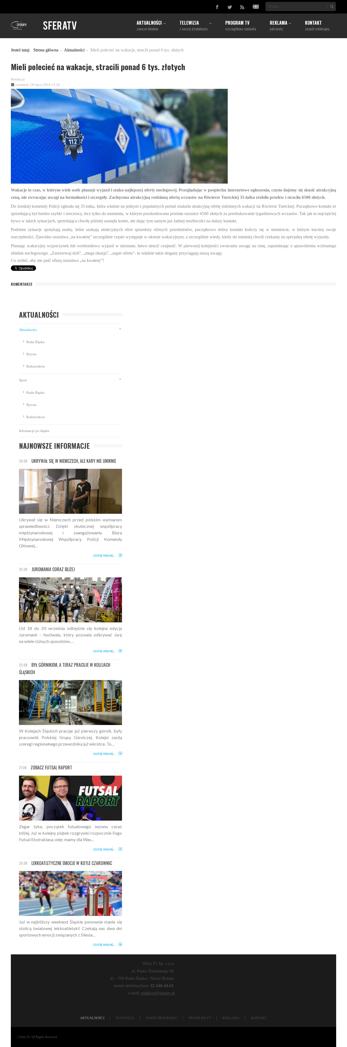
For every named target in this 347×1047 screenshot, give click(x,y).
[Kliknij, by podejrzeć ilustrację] (119, 136)
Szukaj (331, 6)
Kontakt (259, 1018)
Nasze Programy (161, 1018)
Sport (23, 380)
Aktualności (28, 330)
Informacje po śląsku (34, 431)
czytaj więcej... (104, 555)
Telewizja (124, 1018)
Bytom (31, 354)
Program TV (199, 1018)
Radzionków (35, 366)
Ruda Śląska (35, 342)
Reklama (231, 1018)
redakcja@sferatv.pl (158, 993)
